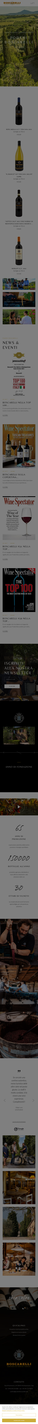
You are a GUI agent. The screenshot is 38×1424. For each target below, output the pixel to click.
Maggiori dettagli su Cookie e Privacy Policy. (13, 1410)
